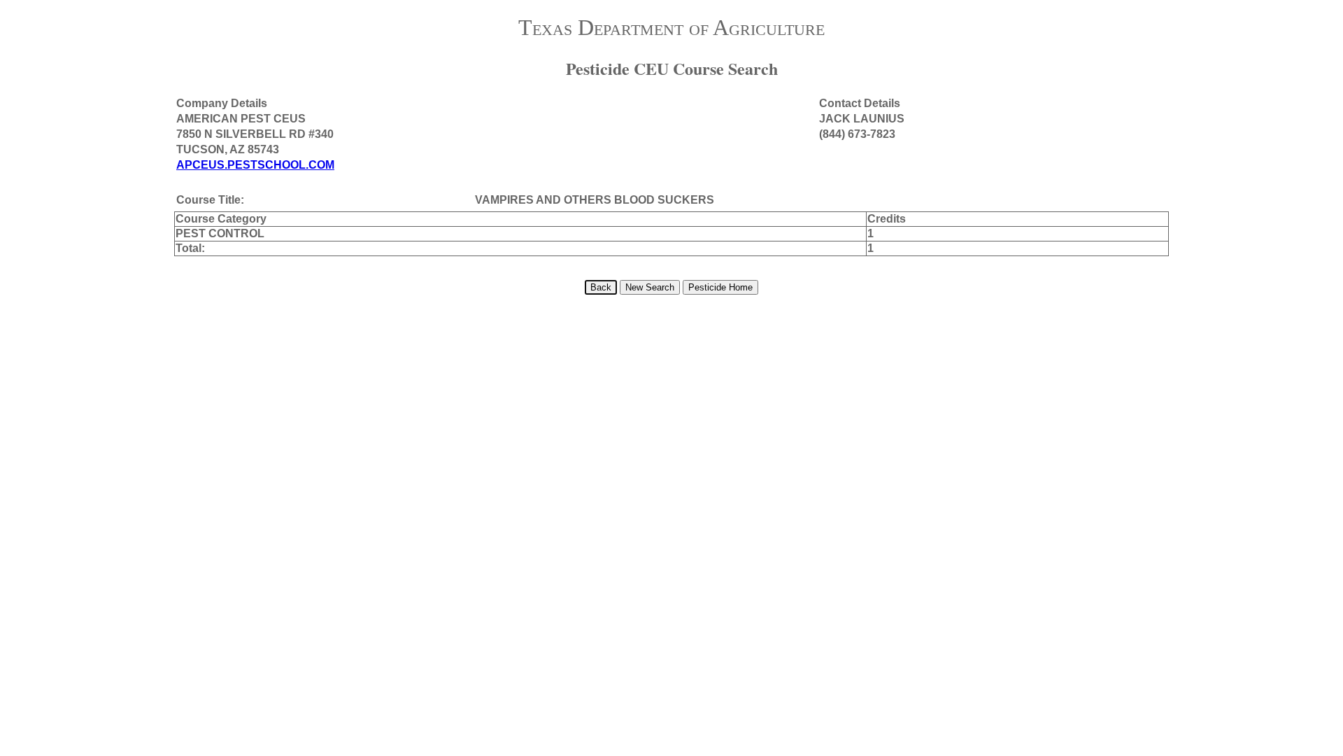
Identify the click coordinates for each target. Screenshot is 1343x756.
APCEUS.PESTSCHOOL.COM (255, 165)
